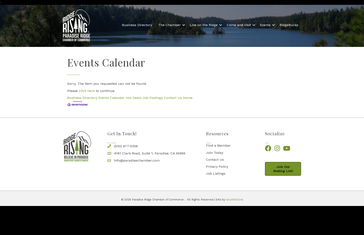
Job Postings (152, 98)
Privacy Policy (217, 167)
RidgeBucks (289, 25)
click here (87, 91)
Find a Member (218, 145)
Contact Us (173, 98)
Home (188, 98)
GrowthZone (234, 199)
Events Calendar (111, 98)
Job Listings (215, 173)
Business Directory (137, 25)
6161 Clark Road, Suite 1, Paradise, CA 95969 (149, 153)
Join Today (214, 153)
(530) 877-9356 (126, 146)
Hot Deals (133, 98)
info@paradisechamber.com (137, 160)
